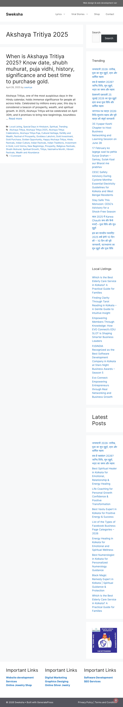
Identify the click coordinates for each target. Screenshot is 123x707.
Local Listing (15, 126)
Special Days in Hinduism (35, 126)
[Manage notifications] (116, 700)
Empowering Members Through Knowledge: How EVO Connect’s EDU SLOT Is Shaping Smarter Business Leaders (104, 329)
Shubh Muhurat (14, 149)
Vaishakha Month (56, 149)
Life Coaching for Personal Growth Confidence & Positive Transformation (102, 496)
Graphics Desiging (56, 681)
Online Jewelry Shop (19, 685)
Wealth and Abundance (27, 152)
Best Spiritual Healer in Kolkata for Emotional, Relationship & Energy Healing (104, 476)
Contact (110, 14)
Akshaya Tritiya (17, 129)
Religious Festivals (66, 146)
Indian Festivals (38, 142)
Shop (97, 14)
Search (96, 32)
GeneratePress (45, 702)
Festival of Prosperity (24, 136)
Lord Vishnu (20, 146)
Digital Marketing (56, 677)
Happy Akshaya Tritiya (54, 139)
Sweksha (14, 14)
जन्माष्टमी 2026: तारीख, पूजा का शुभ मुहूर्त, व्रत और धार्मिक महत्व (104, 73)
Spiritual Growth (31, 149)
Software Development (98, 677)
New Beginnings (36, 146)
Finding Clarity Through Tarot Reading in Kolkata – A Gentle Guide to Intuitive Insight (104, 305)
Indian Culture (23, 142)
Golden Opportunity (32, 139)
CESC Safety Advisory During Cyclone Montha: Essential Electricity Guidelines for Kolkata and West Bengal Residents (103, 183)
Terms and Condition (106, 702)
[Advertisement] (41, 187)
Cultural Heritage (49, 133)
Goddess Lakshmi (45, 136)
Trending (63, 126)
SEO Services (92, 681)
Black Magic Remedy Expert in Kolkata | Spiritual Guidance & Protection (102, 583)
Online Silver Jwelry (57, 685)
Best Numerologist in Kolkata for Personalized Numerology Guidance (103, 562)
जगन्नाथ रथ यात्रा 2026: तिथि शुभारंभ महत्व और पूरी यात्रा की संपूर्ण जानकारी (104, 115)
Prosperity (50, 146)
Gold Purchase (13, 139)
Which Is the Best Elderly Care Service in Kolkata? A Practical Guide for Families (104, 285)
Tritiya (43, 149)
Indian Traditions (55, 142)
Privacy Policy (85, 702)
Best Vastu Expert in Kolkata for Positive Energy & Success (104, 513)
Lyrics (59, 14)
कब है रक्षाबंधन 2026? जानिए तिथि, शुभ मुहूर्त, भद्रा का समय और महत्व (103, 85)
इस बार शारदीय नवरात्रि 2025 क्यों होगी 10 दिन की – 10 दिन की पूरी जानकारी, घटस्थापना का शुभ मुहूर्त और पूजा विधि (103, 241)
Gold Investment (64, 136)
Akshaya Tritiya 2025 (37, 129)
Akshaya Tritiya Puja (30, 133)
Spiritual (54, 126)
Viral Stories (77, 14)
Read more (15, 118)
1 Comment (15, 155)
